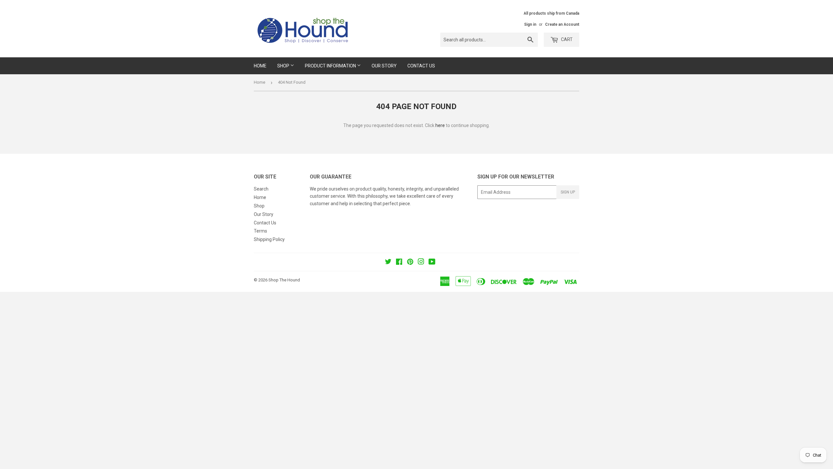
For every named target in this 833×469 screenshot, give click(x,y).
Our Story (384, 65)
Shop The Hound (284, 279)
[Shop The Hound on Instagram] (421, 262)
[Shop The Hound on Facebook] (399, 262)
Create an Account (562, 24)
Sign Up (568, 192)
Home (260, 65)
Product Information (331, 65)
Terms (260, 231)
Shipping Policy (269, 239)
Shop (283, 65)
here (440, 125)
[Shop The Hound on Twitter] (388, 262)
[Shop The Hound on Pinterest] (410, 262)
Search (261, 189)
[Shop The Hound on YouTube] (432, 262)
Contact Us (421, 65)
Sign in (530, 24)
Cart (566, 39)
